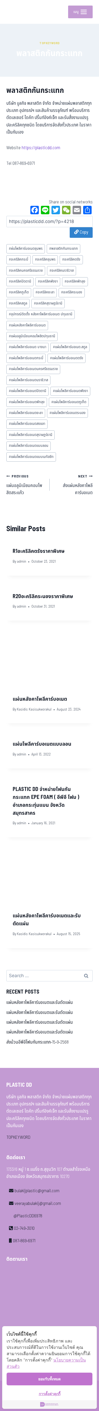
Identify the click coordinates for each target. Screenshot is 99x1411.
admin (21, 561)
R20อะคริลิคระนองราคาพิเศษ (43, 596)
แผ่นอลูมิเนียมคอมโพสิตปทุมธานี (32, 336)
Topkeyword (49, 43)
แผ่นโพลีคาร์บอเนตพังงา (70, 391)
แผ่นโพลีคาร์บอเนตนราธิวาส (28, 380)
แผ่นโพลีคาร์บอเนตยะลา (26, 413)
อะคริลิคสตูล (18, 303)
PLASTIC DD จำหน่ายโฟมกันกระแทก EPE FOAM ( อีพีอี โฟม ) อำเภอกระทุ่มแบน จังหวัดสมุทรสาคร (46, 801)
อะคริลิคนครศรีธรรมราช (26, 270)
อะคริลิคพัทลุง (74, 281)
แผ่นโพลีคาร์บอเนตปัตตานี (27, 391)
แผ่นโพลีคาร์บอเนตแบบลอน (28, 445)
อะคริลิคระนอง (71, 292)
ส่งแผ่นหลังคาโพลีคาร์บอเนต (78, 485)
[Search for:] (49, 975)
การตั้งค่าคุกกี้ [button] (49, 1393)
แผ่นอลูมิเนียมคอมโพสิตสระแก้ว (24, 485)
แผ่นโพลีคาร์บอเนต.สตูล (70, 347)
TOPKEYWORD (18, 1137)
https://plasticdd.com (41, 147)
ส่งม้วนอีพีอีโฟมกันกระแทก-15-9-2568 (37, 1042)
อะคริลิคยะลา (44, 292)
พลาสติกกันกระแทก (63, 248)
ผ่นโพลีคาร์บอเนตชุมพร (26, 248)
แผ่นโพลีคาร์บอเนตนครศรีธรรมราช (33, 369)
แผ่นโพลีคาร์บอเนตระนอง (67, 413)
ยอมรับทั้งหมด (49, 1379)
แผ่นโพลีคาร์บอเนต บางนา (27, 347)
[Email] (77, 211)
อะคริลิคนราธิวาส (61, 270)
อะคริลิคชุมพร (45, 259)
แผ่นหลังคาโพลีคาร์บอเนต (27, 325)
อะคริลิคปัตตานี (20, 281)
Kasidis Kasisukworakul (34, 709)
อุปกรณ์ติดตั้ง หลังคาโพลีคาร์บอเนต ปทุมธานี (40, 314)
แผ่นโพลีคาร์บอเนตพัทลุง (27, 402)
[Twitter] (55, 211)
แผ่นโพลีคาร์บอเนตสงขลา (27, 423)
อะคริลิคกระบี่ (18, 259)
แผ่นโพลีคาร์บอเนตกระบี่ (26, 358)
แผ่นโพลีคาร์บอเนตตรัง (66, 358)
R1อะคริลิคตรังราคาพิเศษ (39, 551)
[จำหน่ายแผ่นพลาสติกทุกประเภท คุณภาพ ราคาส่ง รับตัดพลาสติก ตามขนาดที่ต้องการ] (14, 12)
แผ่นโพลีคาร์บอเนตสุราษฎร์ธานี (30, 435)
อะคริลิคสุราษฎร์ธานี (48, 303)
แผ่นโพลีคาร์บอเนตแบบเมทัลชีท (31, 456)
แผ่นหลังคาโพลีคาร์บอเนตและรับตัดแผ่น (39, 1002)
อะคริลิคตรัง (71, 259)
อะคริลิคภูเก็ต (19, 292)
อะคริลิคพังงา (48, 281)
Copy (83, 232)
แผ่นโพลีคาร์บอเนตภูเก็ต (68, 402)
